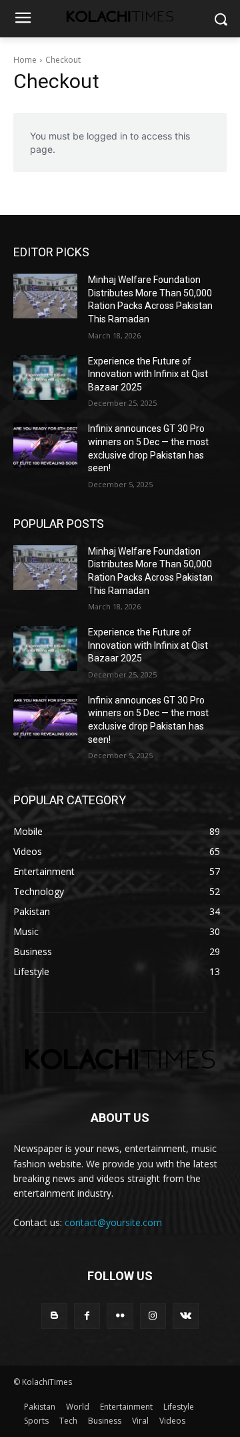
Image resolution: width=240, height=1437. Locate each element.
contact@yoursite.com (113, 1222)
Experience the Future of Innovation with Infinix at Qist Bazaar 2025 (148, 374)
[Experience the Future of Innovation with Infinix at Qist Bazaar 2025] (45, 377)
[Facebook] (87, 1316)
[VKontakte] (186, 1316)
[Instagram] (153, 1316)
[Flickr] (120, 1316)
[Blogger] (54, 1316)
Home (25, 59)
